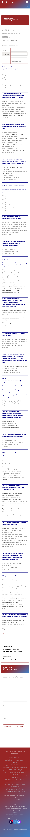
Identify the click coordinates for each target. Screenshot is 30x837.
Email (5, 712)
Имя (5, 705)
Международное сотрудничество (15, 791)
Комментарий (7, 684)
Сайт (4, 718)
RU (13, 2)
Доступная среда (15, 793)
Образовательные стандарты (15, 766)
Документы (15, 762)
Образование (15, 764)
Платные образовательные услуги (15, 779)
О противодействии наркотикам (15, 789)
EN (9, 2)
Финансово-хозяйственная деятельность (15, 781)
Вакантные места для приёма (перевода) (15, 782)
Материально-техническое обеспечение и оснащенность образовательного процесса (15, 772)
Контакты (15, 812)
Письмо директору (16, 819)
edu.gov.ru (21, 814)
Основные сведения (15, 757)
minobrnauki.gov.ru (11, 814)
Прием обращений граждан (15, 817)
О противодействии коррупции (15, 788)
